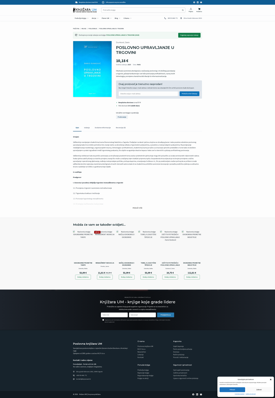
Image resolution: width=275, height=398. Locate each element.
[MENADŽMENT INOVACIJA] (105, 246)
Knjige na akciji (143, 378)
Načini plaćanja (178, 354)
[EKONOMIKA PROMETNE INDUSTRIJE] (192, 246)
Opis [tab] (77, 127)
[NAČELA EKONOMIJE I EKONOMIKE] (127, 246)
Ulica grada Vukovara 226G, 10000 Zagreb (89, 372)
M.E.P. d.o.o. (142, 349)
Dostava (176, 352)
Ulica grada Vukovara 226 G (193, 18)
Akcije (94, 18)
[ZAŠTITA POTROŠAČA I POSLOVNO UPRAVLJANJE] (170, 246)
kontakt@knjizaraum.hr (83, 379)
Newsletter (142, 352)
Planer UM (105, 18)
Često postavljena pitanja (182, 349)
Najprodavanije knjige (145, 375)
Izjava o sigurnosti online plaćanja (185, 378)
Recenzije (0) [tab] (121, 127)
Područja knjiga (80, 18)
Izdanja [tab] (87, 127)
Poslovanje (122, 117)
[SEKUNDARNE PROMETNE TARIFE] (83, 246)
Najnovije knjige (143, 373)
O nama (126, 18)
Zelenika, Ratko (83, 268)
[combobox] (140, 10)
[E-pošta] (201, 2)
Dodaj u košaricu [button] (83, 277)
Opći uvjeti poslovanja (181, 370)
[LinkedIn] (198, 2)
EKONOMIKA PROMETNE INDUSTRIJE (192, 264)
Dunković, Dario (123, 42)
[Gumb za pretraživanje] (182, 10)
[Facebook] (194, 2)
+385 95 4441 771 (81, 375)
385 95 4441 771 (173, 18)
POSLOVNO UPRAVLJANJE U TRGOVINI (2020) (122, 35)
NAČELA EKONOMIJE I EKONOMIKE (126, 264)
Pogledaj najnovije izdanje (189, 35)
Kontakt (141, 357)
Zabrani (259, 390)
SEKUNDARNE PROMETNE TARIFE (83, 264)
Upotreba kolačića (239, 394)
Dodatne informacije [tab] (103, 127)
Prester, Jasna (105, 266)
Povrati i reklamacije (180, 357)
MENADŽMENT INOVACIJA (105, 263)
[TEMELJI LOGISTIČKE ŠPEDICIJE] (148, 246)
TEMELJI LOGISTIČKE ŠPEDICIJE (148, 264)
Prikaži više (137, 208)
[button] (271, 379)
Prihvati (232, 390)
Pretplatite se (166, 315)
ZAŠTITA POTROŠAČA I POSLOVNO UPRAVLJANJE (170, 264)
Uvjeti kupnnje (178, 346)
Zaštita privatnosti (251, 394)
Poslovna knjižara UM (145, 346)
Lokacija (141, 354)
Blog (116, 18)
